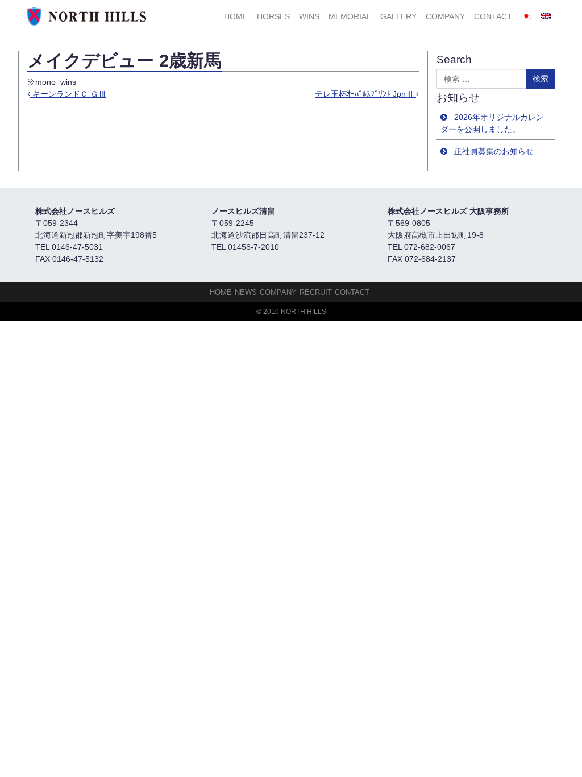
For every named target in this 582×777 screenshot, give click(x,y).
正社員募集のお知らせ (494, 151)
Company (445, 16)
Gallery (398, 16)
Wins (309, 16)
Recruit (316, 292)
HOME (236, 16)
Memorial (350, 16)
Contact (493, 16)
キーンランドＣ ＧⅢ (68, 93)
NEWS (246, 292)
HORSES (273, 16)
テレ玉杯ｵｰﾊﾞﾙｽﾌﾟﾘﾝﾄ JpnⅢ (365, 93)
